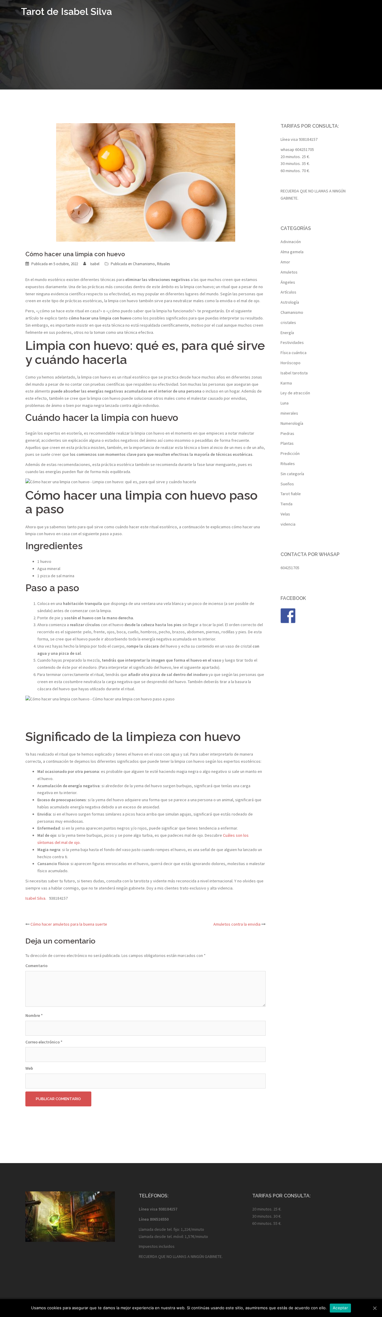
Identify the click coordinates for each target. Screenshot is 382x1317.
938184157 (308, 139)
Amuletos (289, 272)
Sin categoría (292, 473)
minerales (289, 413)
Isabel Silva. (37, 898)
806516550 (159, 1219)
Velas (285, 514)
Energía (287, 332)
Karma (286, 383)
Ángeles (288, 282)
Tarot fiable (291, 493)
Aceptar (340, 1307)
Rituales (163, 263)
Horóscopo (291, 362)
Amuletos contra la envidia (237, 924)
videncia (288, 524)
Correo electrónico (43, 1042)
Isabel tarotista (294, 373)
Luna (285, 403)
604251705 (304, 149)
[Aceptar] (375, 1308)
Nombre (34, 1015)
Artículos (288, 292)
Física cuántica (293, 352)
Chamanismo (144, 263)
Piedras (287, 433)
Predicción (290, 453)
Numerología (292, 423)
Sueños (287, 484)
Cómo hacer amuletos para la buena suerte (68, 924)
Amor (285, 262)
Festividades (292, 342)
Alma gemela (292, 251)
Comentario (36, 965)
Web (29, 1068)
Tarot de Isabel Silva (66, 11)
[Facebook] (288, 615)
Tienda (286, 504)
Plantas (287, 443)
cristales (288, 322)
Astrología (290, 302)
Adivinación (291, 241)
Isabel (94, 263)
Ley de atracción (295, 393)
